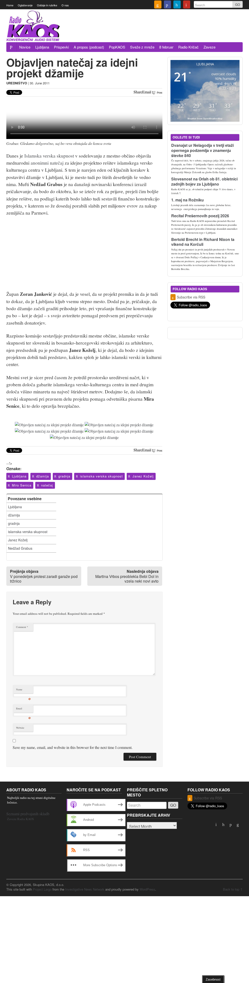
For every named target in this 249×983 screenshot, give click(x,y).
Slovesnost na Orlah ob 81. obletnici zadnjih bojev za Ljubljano (204, 181)
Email (23, 709)
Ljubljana (42, 47)
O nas (65, 5)
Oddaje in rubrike (47, 5)
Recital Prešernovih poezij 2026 (200, 215)
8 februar (166, 47)
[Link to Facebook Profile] (167, 5)
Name (23, 690)
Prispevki (61, 47)
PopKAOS (117, 47)
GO (237, 4)
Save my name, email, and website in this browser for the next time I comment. (73, 747)
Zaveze (209, 47)
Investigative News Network (84, 889)
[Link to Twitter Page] (177, 5)
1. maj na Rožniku (187, 200)
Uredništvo (16, 83)
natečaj (47, 485)
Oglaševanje (25, 5)
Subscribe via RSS (191, 297)
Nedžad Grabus (20, 548)
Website (20, 727)
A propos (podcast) (89, 47)
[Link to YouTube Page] (187, 5)
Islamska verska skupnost (49, 155)
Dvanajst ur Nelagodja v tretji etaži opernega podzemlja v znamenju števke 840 (202, 150)
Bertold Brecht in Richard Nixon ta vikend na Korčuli (202, 242)
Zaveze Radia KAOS (20, 819)
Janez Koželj (143, 476)
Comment (22, 627)
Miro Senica (21, 485)
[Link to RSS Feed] (158, 5)
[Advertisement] (154, 29)
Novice (24, 47)
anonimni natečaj (47, 162)
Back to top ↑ (233, 889)
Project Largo (42, 889)
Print (159, 92)
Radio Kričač (188, 47)
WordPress (147, 889)
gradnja (64, 476)
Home (9, 5)
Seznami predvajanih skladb (27, 813)
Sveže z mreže (142, 47)
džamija (42, 476)
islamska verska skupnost (101, 476)
